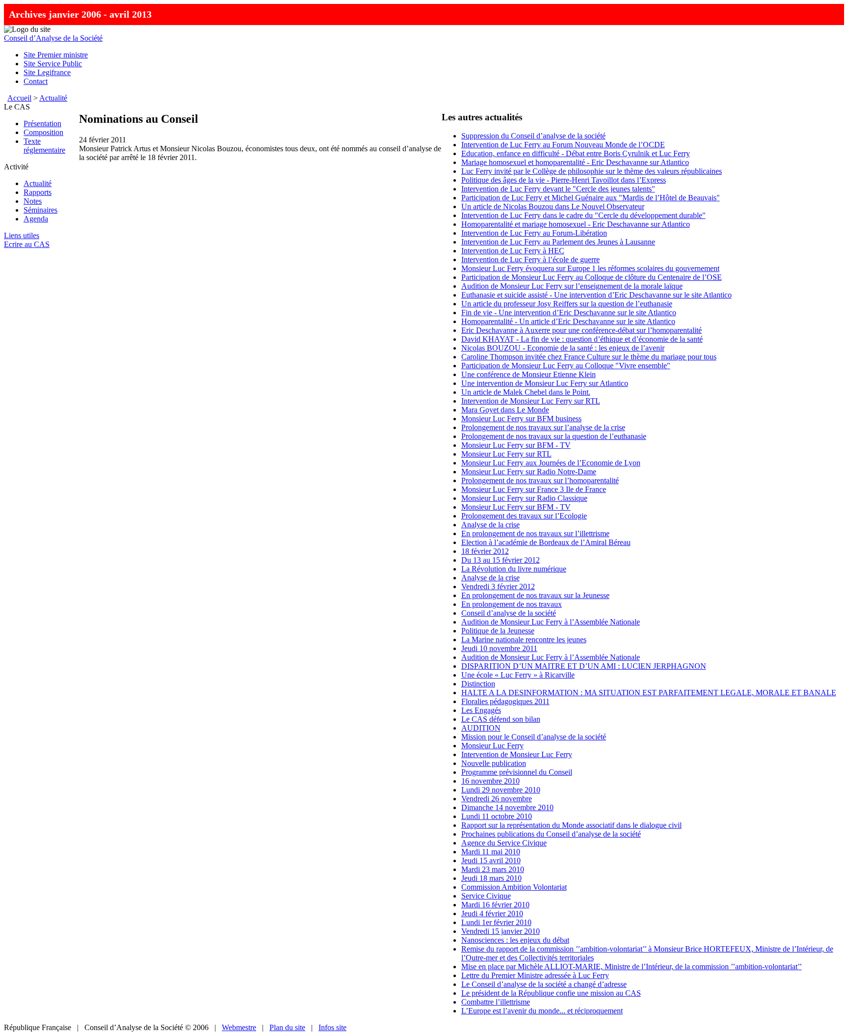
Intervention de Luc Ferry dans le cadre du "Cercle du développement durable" (583, 215)
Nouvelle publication (493, 763)
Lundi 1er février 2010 (496, 922)
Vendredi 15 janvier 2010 (500, 931)
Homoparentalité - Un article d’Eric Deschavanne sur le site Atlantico (568, 321)
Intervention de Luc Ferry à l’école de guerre (530, 259)
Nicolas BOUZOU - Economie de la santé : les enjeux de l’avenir (562, 348)
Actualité (53, 98)
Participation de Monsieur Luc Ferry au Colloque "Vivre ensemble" (565, 365)
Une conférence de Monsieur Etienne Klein (528, 374)
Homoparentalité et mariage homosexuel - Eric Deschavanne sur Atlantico (575, 224)
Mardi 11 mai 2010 (490, 851)
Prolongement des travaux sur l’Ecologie (524, 516)
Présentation (42, 123)
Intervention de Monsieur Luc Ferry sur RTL (530, 401)
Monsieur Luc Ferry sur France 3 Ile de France (533, 489)
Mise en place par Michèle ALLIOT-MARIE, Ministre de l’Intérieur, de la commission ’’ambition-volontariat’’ (631, 966)
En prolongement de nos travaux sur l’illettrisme (535, 533)
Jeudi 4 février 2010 (492, 913)
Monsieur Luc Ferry (492, 745)
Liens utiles (21, 235)
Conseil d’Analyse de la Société (53, 38)
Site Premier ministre (56, 55)
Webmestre (239, 1027)
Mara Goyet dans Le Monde (505, 410)
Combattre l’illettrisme (495, 1002)
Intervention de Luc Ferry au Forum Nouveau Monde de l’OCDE (563, 144)
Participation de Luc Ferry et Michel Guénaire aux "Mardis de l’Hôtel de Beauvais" (590, 197)
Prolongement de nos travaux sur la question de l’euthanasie (553, 436)
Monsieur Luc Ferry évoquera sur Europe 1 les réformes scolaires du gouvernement (590, 268)
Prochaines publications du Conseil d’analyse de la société (551, 834)
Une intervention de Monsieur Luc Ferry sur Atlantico (544, 383)
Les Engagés (481, 710)
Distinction (478, 684)
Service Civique (486, 896)
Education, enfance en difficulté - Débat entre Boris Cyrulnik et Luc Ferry (575, 153)
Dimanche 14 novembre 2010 (507, 807)
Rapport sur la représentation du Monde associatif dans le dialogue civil (571, 825)
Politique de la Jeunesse (497, 631)
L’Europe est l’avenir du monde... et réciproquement (542, 1011)
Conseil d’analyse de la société (508, 613)
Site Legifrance (47, 72)
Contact (36, 81)
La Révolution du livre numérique (513, 569)
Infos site (332, 1027)
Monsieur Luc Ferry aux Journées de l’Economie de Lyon (550, 463)
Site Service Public (53, 63)
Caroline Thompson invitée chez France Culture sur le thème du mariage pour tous (588, 357)
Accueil (19, 98)
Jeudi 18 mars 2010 (491, 878)
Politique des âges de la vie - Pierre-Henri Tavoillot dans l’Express (563, 180)
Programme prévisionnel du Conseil (516, 772)
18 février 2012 (485, 551)
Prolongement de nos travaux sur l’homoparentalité (540, 480)
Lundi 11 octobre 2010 (496, 816)
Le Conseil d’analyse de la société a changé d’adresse (544, 984)
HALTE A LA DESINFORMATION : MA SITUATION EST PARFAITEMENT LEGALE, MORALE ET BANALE (648, 692)
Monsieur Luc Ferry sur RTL (506, 454)
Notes (33, 201)
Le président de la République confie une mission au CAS (551, 993)
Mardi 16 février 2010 (495, 904)
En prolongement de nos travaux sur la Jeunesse (535, 595)
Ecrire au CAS (27, 244)
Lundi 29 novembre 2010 (500, 790)
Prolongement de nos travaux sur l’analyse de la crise (543, 427)
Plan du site (287, 1027)
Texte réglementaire (44, 145)
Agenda (36, 219)
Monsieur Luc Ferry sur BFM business (521, 418)
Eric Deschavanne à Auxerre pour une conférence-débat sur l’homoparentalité (581, 330)
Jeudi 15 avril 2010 (491, 860)
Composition (43, 132)
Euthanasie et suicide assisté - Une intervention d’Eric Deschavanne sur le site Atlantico (596, 295)
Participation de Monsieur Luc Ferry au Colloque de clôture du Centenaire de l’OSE (591, 277)
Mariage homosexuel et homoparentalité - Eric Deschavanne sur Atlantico (575, 162)
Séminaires (40, 210)
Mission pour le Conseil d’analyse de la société (533, 737)
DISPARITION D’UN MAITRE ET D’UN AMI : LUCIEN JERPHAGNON (583, 666)
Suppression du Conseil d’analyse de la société (533, 136)
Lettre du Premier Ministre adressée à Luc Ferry (535, 975)
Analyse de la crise (490, 524)
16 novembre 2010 (490, 781)
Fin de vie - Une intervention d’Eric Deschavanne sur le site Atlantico (568, 312)
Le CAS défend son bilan (500, 719)
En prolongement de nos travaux (511, 604)
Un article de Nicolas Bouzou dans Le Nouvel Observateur (552, 206)
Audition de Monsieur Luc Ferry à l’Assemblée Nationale (550, 622)
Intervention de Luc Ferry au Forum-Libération (534, 233)
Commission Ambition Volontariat (514, 887)
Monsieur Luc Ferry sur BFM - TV (516, 445)
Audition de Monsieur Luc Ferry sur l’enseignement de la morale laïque (572, 286)
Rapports (38, 192)
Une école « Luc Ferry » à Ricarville (518, 675)
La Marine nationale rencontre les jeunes (523, 639)
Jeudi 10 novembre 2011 (499, 648)
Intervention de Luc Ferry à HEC (512, 250)
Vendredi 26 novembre (496, 798)
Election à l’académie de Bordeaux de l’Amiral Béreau (546, 542)
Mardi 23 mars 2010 (492, 869)
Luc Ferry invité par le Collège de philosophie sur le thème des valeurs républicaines (591, 171)
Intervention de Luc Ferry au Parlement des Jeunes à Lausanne (558, 242)
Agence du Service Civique (504, 843)
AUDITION (481, 728)
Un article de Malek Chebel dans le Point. (525, 392)
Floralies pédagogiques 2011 (505, 701)
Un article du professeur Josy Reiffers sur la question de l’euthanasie (566, 304)
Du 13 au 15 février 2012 (500, 560)
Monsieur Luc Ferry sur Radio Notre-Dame (528, 471)
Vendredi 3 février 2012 (498, 586)
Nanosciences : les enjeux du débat (515, 940)
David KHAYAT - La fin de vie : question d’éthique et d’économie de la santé (582, 339)
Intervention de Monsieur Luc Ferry (516, 754)
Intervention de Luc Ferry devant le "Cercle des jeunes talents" (558, 189)
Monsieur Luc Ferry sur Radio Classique (524, 498)
